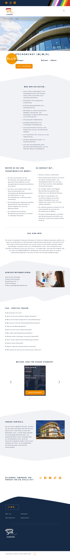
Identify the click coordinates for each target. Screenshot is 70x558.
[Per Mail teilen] (50, 478)
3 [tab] (35, 399)
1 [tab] (29, 399)
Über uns (8, 514)
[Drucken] (60, 478)
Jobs (17, 19)
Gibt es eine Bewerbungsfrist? (16, 326)
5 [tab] (40, 399)
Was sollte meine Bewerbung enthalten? (20, 333)
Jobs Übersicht (10, 518)
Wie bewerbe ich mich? (14, 313)
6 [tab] (42, 399)
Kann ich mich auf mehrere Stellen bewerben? (22, 316)
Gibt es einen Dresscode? (15, 343)
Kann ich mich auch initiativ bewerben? (19, 329)
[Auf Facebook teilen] (45, 478)
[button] (13, 382)
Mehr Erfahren (35, 392)
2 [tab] (32, 399)
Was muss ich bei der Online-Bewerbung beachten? (23, 323)
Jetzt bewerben (24, 66)
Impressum (24, 514)
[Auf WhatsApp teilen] (40, 478)
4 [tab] (37, 399)
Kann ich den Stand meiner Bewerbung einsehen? (23, 339)
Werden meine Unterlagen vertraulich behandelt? (23, 336)
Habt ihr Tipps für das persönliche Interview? (21, 346)
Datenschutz (25, 518)
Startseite (8, 19)
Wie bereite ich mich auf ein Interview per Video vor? (24, 350)
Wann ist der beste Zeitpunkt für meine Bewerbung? (24, 319)
